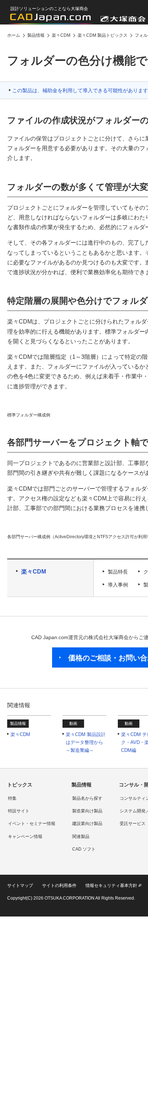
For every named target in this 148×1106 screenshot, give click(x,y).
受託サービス (132, 823)
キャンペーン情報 (25, 836)
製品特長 (118, 572)
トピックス (19, 785)
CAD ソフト (84, 849)
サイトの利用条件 (59, 885)
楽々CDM (33, 571)
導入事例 (118, 585)
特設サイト (18, 810)
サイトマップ (20, 885)
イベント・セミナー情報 (31, 823)
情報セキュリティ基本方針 (111, 885)
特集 (12, 798)
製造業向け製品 (87, 810)
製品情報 (81, 785)
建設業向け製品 (87, 823)
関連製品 (80, 836)
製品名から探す (87, 798)
